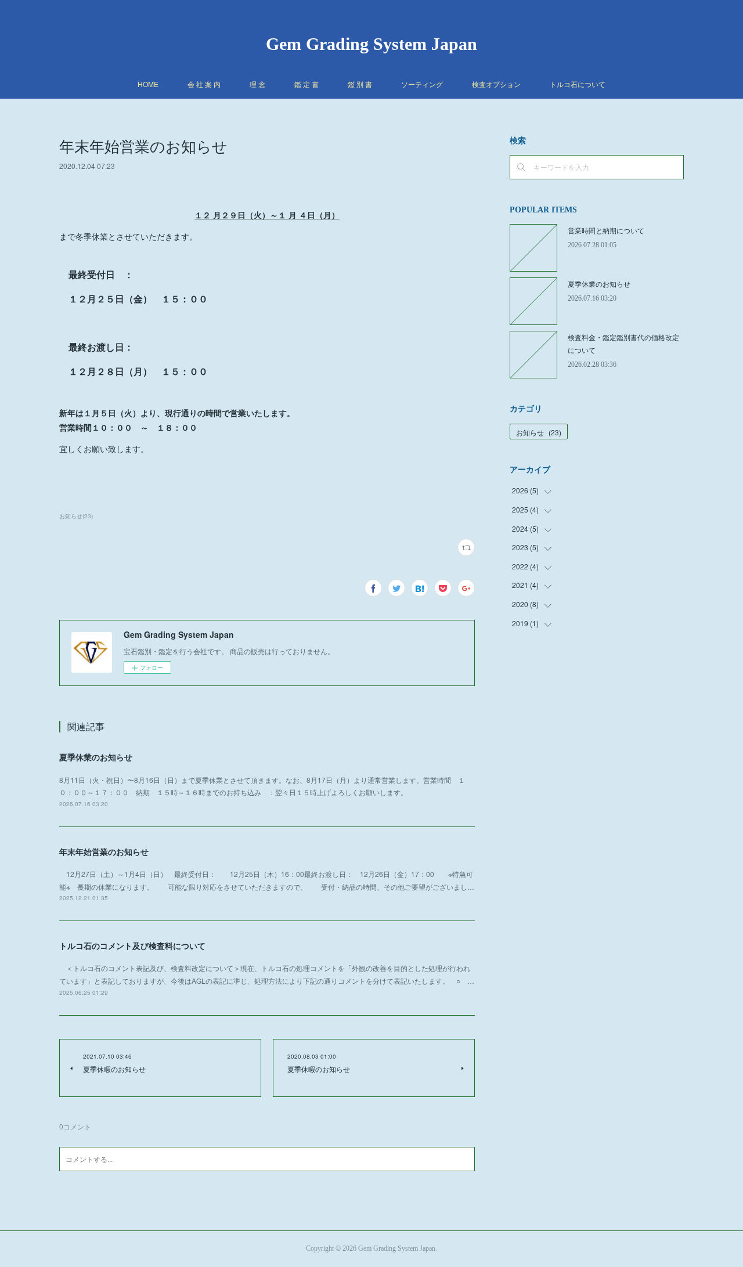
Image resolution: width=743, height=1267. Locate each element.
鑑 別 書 (360, 84)
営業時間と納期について (606, 230)
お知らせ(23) (76, 516)
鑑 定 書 (306, 84)
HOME (148, 84)
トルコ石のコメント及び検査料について (132, 945)
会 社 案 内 (204, 84)
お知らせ (538, 432)
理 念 (257, 84)
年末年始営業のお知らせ (104, 851)
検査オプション (496, 84)
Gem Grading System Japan (371, 43)
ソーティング (422, 84)
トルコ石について (577, 84)
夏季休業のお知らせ (95, 757)
